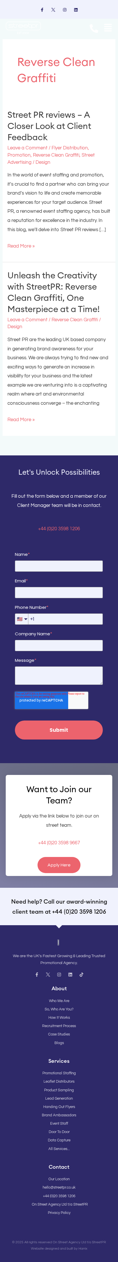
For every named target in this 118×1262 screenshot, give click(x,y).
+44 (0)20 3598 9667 (59, 842)
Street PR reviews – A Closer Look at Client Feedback (49, 125)
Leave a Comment (27, 148)
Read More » (21, 245)
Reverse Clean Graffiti (56, 155)
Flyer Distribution (70, 148)
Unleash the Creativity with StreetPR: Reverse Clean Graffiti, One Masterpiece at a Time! (53, 292)
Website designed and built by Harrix (59, 1248)
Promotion (19, 155)
